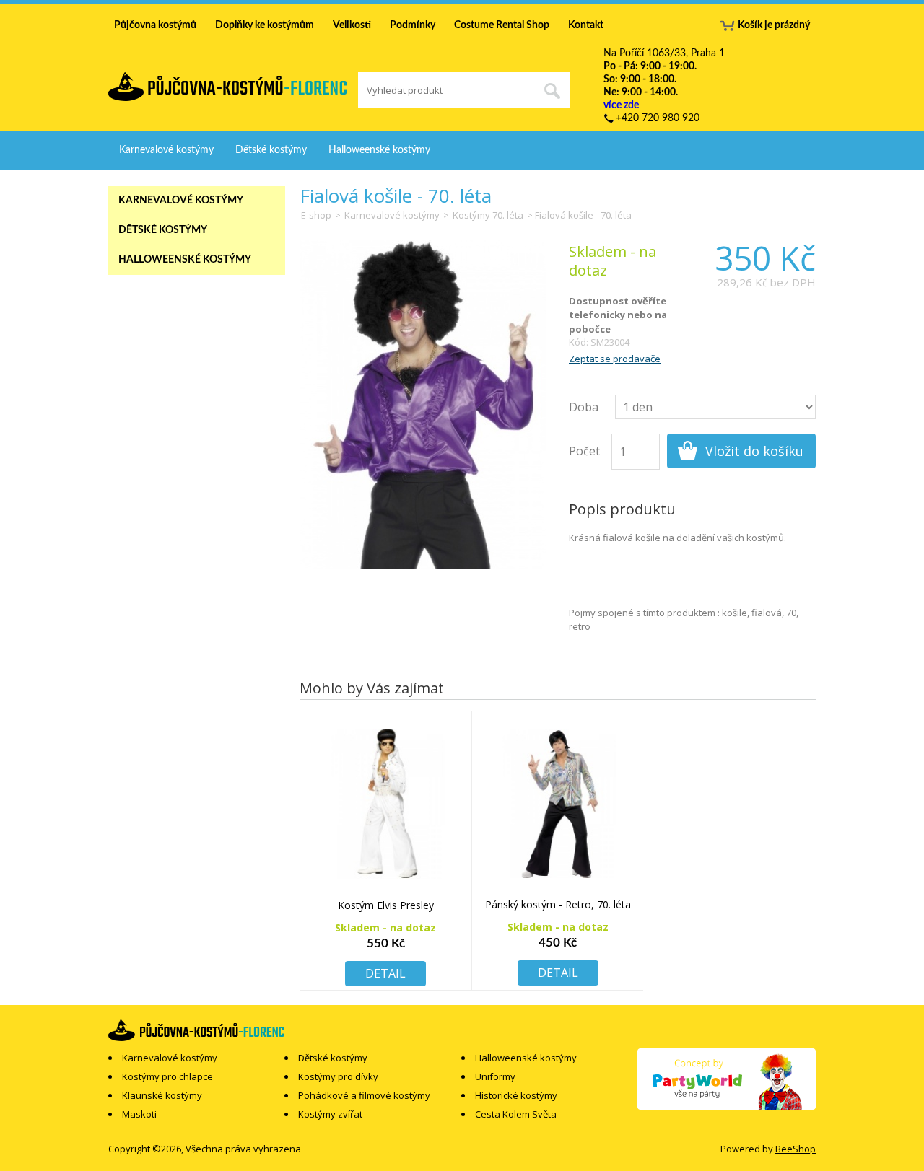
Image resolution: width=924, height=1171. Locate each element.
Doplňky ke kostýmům (264, 25)
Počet (584, 451)
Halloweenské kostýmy (379, 150)
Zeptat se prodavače (615, 358)
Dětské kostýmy (271, 150)
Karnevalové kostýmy (166, 150)
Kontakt (585, 25)
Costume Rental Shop (501, 25)
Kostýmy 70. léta (488, 215)
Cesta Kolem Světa (516, 1114)
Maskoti (139, 1114)
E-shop (316, 215)
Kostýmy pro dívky (338, 1076)
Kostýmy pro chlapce (167, 1076)
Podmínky (412, 25)
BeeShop (795, 1148)
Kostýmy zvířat (330, 1114)
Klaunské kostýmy (162, 1095)
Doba (583, 407)
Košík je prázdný (774, 25)
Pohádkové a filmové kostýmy (364, 1095)
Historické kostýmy (516, 1095)
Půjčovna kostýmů (155, 25)
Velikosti (352, 25)
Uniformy (495, 1076)
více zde (621, 105)
